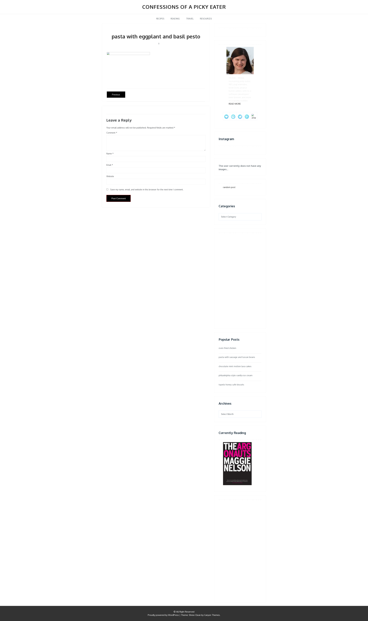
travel (190, 18)
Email (109, 165)
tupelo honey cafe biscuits (231, 384)
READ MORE (235, 103)
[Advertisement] (231, 278)
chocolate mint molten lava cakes (235, 366)
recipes (160, 18)
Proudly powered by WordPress (163, 615)
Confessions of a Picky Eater (184, 7)
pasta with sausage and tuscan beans (237, 357)
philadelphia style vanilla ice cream (235, 375)
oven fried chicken (227, 348)
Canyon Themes (212, 615)
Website (110, 176)
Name (110, 153)
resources (206, 18)
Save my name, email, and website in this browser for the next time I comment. (146, 189)
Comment (110, 132)
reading (175, 18)
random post (229, 187)
